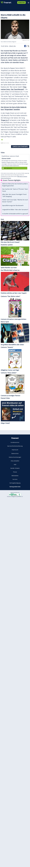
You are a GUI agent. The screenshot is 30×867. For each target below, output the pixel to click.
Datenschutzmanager (15, 457)
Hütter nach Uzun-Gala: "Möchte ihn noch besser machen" (15, 201)
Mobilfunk (21, 2)
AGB (15, 464)
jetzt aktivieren (8, 168)
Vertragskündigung (15, 483)
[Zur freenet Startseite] (6, 2)
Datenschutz (15, 453)
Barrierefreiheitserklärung (15, 446)
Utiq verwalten (15, 461)
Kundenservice (15, 442)
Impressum (15, 450)
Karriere (15, 479)
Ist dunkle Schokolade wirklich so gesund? (15, 214)
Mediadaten (15, 475)
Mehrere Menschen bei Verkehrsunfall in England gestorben (15, 185)
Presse (15, 472)
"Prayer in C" (5, 120)
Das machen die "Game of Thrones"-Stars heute (15, 190)
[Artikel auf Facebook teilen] (25, 46)
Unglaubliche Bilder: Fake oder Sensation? (15, 209)
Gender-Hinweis (15, 468)
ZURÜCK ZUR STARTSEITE (20, 146)
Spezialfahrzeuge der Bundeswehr (13, 205)
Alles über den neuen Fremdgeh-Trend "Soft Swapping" (14, 195)
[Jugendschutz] (15, 494)
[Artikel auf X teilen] (28, 46)
